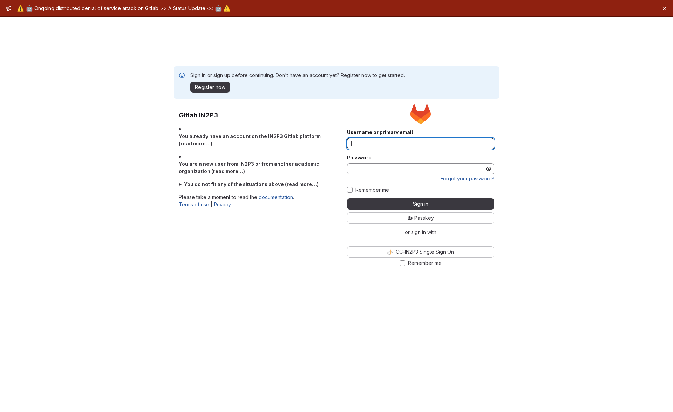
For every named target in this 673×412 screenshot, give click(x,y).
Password (359, 157)
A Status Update (186, 8)
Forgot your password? (467, 178)
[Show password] (488, 168)
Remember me (372, 190)
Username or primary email (380, 132)
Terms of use (194, 204)
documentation (276, 197)
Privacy (222, 204)
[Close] (664, 8)
